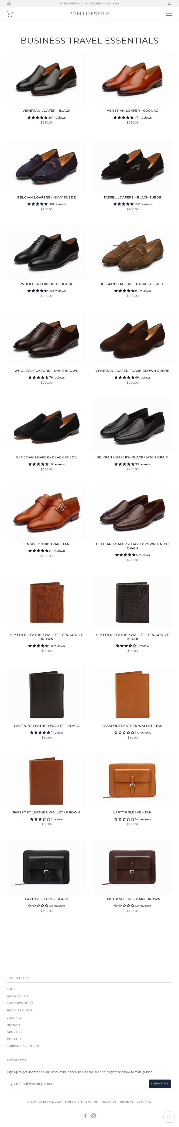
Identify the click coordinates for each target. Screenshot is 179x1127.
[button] (38, 117)
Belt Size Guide (19, 1010)
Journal (14, 1017)
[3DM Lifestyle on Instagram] (93, 1116)
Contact (14, 1039)
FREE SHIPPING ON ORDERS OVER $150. (89, 3)
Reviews (14, 1024)
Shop (11, 989)
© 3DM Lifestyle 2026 (45, 1101)
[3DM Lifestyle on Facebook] (85, 1116)
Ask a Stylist (17, 996)
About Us (15, 1031)
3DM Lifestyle (89, 14)
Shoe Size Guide (20, 1003)
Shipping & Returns (23, 1046)
